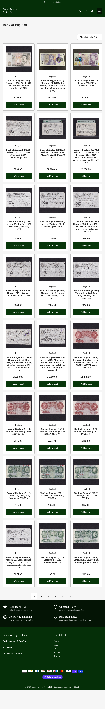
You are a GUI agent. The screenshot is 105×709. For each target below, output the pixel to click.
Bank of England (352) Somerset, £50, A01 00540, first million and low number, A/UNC (19, 84)
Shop (56, 645)
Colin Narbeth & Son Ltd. (42, 687)
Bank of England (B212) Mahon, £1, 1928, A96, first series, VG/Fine (19, 496)
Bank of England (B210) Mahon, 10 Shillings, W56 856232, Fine (19, 431)
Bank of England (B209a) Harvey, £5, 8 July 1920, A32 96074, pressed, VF (52, 224)
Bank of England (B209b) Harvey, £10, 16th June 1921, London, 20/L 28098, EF (86, 294)
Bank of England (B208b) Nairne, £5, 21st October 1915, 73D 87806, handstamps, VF (18, 153)
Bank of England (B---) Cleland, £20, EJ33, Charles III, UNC (86, 83)
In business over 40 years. (20, 610)
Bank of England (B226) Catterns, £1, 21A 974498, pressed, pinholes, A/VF (86, 560)
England (18, 76)
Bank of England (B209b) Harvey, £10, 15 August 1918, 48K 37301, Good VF (18, 294)
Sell (55, 648)
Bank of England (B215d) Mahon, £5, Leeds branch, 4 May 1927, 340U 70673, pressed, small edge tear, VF (19, 562)
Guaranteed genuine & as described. (75, 620)
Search (57, 656)
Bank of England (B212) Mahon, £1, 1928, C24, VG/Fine (86, 496)
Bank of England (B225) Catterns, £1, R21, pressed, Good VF (52, 560)
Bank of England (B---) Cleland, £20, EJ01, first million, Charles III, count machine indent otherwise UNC (52, 85)
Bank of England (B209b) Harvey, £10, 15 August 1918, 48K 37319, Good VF (52, 294)
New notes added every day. (72, 610)
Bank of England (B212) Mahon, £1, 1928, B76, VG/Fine (52, 496)
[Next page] (71, 596)
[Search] (80, 11)
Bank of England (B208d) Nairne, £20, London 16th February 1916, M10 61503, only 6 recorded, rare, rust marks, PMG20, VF (86, 156)
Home (56, 641)
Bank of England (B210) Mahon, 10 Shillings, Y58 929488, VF (86, 431)
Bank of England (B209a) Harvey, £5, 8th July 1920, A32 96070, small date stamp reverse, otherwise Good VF (86, 226)
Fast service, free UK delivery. (22, 620)
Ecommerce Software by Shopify (67, 687)
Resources (58, 652)
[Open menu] (99, 11)
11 (63, 595)
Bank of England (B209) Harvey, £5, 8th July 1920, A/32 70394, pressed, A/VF (19, 225)
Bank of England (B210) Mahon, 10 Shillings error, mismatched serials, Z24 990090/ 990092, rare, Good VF (86, 362)
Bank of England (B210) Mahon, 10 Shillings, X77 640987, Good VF (52, 431)
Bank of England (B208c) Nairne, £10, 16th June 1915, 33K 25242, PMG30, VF (52, 153)
